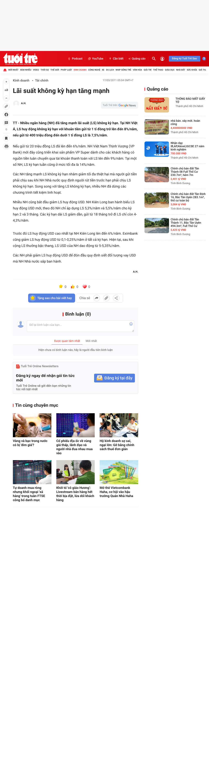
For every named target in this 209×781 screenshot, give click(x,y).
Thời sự (45, 69)
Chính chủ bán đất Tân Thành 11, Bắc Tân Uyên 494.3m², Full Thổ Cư (186, 223)
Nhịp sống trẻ (123, 69)
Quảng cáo (139, 58)
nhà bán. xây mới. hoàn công (185, 122)
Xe (103, 69)
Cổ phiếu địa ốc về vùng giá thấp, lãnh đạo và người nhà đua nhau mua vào (74, 447)
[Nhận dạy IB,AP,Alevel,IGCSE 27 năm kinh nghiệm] (157, 149)
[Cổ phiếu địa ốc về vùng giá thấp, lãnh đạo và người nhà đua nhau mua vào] (75, 425)
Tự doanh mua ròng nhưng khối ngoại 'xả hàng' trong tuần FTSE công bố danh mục (29, 494)
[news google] (119, 105)
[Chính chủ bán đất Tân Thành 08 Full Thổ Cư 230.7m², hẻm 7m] (157, 174)
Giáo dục (170, 69)
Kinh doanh (80, 69)
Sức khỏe (192, 69)
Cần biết (118, 58)
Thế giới (54, 69)
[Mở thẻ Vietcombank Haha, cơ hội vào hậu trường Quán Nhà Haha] (119, 472)
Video (36, 69)
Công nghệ (94, 69)
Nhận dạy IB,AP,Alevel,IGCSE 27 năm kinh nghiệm (187, 146)
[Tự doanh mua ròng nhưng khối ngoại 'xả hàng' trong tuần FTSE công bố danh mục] (32, 472)
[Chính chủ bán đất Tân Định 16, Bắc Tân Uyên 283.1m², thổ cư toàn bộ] (157, 200)
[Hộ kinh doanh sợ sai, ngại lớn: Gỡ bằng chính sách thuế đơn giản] (119, 425)
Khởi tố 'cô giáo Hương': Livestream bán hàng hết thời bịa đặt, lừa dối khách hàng (75, 494)
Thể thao (158, 69)
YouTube (97, 58)
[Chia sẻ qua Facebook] (96, 298)
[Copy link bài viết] (106, 298)
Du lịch (110, 69)
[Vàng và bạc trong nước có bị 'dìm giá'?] (32, 425)
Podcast (77, 58)
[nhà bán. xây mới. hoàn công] (157, 127)
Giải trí (147, 69)
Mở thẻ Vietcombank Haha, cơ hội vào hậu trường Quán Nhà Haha (116, 492)
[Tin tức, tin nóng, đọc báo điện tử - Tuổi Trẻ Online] (20, 59)
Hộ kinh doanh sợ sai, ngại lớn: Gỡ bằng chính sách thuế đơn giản (117, 445)
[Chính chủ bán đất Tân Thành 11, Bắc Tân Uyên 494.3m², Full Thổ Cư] (157, 225)
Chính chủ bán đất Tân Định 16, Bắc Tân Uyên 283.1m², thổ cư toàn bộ (188, 197)
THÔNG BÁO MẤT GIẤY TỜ (190, 100)
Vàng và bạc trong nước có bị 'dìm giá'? (30, 443)
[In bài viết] (6, 146)
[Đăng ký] (114, 378)
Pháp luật (66, 69)
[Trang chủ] (5, 69)
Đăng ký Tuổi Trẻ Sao (184, 58)
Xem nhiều (25, 69)
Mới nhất (13, 69)
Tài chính (41, 80)
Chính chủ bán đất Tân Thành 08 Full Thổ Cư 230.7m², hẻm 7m (185, 172)
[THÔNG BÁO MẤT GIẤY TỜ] (157, 105)
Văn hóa (137, 69)
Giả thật (203, 69)
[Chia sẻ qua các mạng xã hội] (116, 298)
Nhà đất (180, 69)
